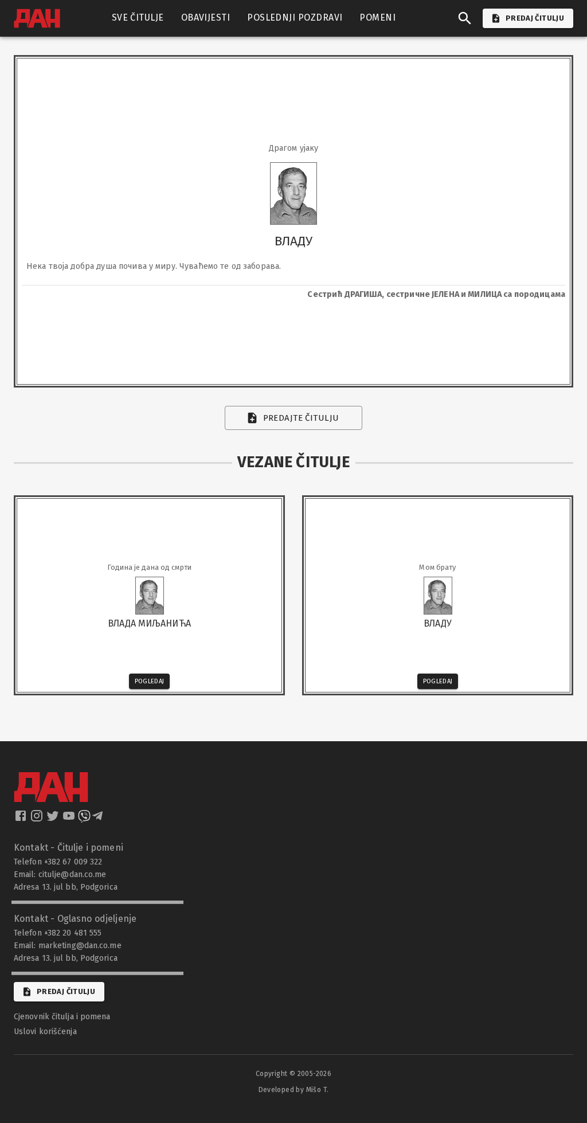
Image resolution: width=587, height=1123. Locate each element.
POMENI (377, 17)
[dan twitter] (54, 819)
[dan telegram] (99, 819)
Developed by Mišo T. (294, 1090)
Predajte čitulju (301, 418)
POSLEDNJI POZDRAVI (294, 17)
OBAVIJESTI (205, 17)
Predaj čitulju (66, 991)
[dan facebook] (22, 819)
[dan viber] (84, 819)
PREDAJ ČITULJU (535, 18)
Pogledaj (150, 681)
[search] (465, 18)
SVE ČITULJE (138, 17)
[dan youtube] (70, 819)
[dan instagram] (38, 819)
